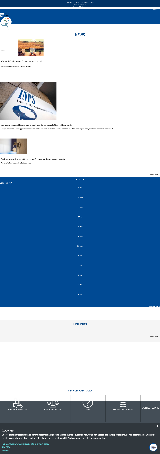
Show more (153, 174)
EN (154, 10)
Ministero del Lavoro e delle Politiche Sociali (80, 2)
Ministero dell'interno (80, 5)
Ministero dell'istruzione (80, 7)
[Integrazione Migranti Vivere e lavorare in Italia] (7, 23)
